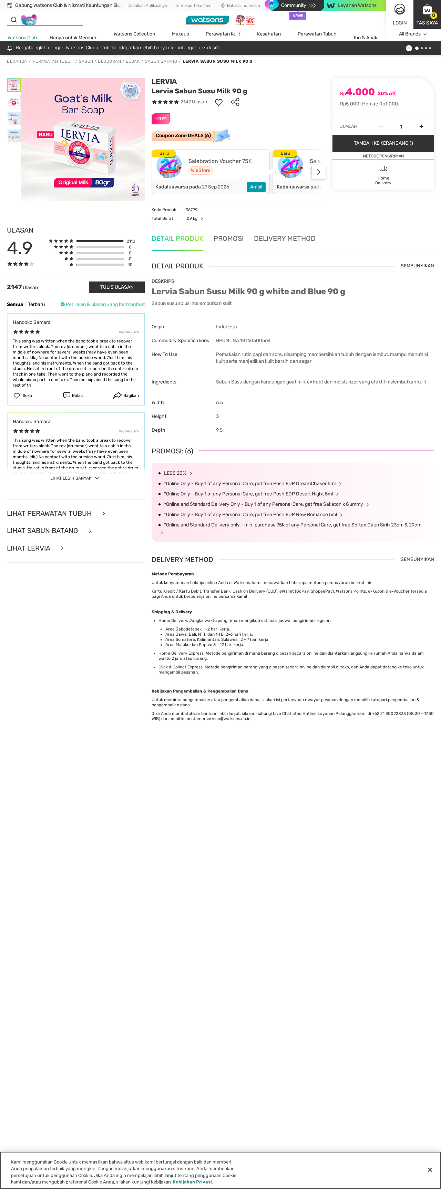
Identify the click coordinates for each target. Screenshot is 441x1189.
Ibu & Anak (365, 38)
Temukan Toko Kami (194, 5)
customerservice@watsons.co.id (218, 718)
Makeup (180, 34)
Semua (15, 304)
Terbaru (36, 304)
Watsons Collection (134, 34)
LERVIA (164, 81)
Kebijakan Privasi (192, 1182)
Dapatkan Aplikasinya (147, 5)
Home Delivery (172, 620)
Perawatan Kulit (223, 34)
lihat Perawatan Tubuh (50, 513)
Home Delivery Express (181, 653)
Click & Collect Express (180, 667)
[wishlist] (219, 102)
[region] (220, 1170)
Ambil (256, 187)
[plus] (421, 126)
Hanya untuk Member (73, 38)
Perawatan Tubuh (317, 34)
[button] (427, 14)
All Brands (410, 34)
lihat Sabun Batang (43, 530)
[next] (319, 172)
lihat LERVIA (29, 548)
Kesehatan (269, 34)
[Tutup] (430, 1169)
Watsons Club (22, 38)
